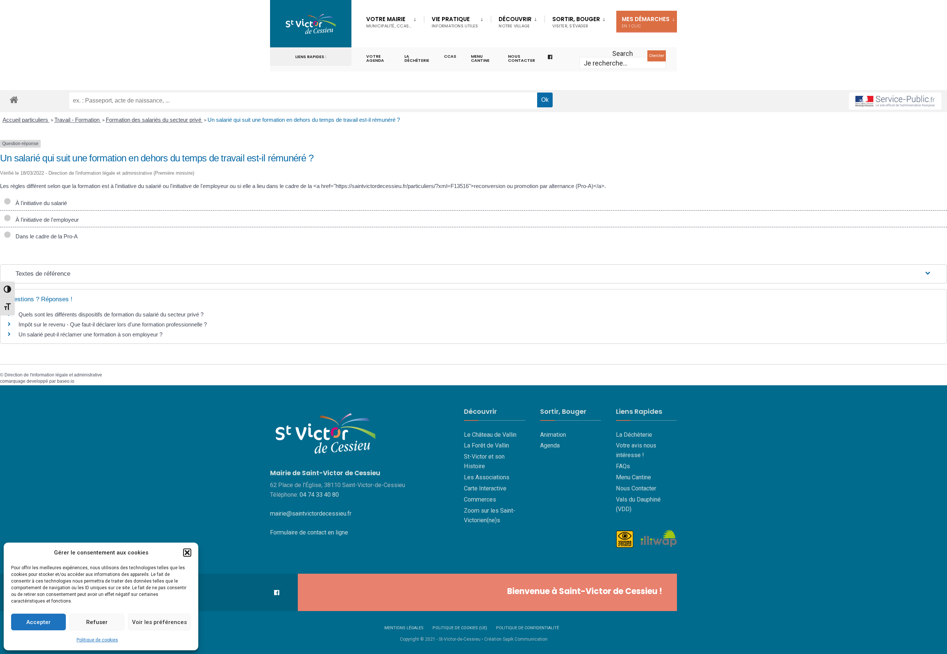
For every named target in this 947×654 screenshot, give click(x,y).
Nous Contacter (636, 488)
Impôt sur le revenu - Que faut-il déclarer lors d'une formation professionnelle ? (112, 324)
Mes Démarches (646, 22)
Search (622, 53)
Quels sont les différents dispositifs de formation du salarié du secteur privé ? (110, 314)
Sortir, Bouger (576, 22)
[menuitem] (395, 20)
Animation (553, 434)
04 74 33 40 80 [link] (319, 494)
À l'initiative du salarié (40, 203)
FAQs (623, 466)
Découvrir (515, 22)
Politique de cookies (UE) (459, 628)
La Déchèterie (416, 58)
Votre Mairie (388, 22)
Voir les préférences (159, 622)
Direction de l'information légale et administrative (53, 375)
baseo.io (65, 381)
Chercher (656, 56)
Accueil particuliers (26, 120)
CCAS (450, 56)
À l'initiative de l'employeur (46, 220)
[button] (187, 552)
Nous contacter (521, 58)
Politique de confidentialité (527, 628)
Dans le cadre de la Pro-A (45, 236)
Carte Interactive (485, 488)
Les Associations (486, 477)
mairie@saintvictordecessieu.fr (310, 513)
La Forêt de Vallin (486, 445)
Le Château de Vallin (490, 434)
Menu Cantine (633, 477)
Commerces (480, 499)
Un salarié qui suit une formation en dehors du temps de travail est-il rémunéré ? (304, 120)
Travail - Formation (77, 120)
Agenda (550, 445)
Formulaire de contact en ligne (309, 532)
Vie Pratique (455, 22)
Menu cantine (480, 58)
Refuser (97, 622)
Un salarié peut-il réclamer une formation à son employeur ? (90, 334)
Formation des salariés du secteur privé (154, 120)
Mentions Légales (404, 628)
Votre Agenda (375, 58)
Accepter (38, 622)
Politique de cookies (97, 640)
